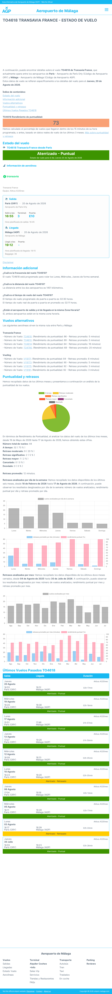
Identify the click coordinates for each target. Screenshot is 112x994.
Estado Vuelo (10, 971)
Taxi (62, 971)
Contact (39, 991)
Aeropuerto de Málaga (57, 11)
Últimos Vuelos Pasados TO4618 (19, 110)
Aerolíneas (8, 974)
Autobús (64, 963)
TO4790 (28, 347)
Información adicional (14, 99)
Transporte (66, 960)
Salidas (6, 963)
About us (47, 991)
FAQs (32, 982)
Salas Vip (34, 971)
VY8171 (27, 358)
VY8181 (27, 370)
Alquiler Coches (38, 963)
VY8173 (28, 362)
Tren (62, 967)
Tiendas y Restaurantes (42, 978)
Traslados (65, 974)
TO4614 (28, 344)
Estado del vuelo (11, 95)
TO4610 (28, 336)
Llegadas (7, 967)
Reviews (91, 963)
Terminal (34, 960)
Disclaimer (30, 991)
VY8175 (28, 366)
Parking (91, 960)
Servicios (34, 974)
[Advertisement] (56, 46)
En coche (64, 978)
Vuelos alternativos (13, 103)
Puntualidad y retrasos (14, 106)
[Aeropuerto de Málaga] (6, 9)
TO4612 (28, 340)
